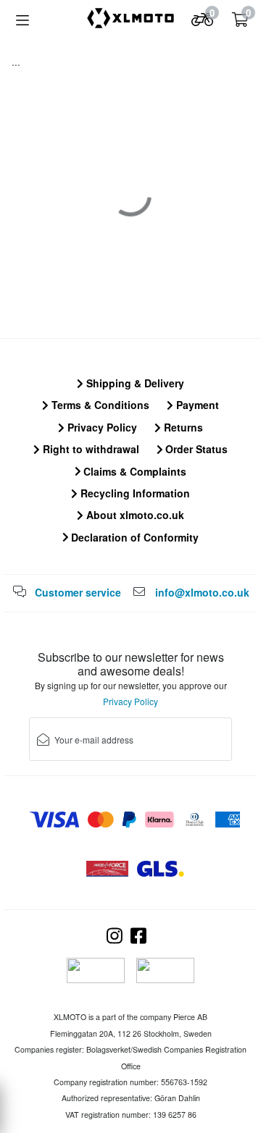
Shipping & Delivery (133, 383)
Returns (182, 427)
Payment (196, 404)
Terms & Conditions (99, 404)
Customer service (78, 592)
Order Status (195, 449)
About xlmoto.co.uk (133, 514)
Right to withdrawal (89, 449)
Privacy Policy (101, 427)
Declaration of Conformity (133, 537)
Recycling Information (134, 493)
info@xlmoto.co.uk (202, 592)
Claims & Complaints (133, 471)
